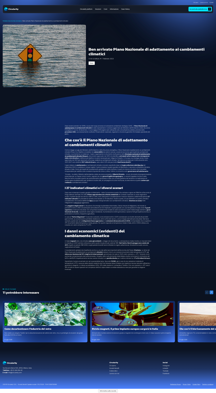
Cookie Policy (196, 384)
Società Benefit (114, 368)
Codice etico (113, 371)
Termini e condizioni (207, 384)
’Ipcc (91, 201)
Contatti (211, 2)
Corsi (105, 9)
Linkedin (165, 368)
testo (95, 130)
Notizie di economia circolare (12, 21)
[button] (211, 292)
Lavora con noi (204, 2)
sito (78, 150)
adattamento (69, 128)
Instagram (166, 365)
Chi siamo (195, 2)
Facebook (166, 373)
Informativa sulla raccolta (108, 391)
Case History (125, 9)
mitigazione (77, 203)
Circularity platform (86, 9)
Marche (140, 165)
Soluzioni (98, 9)
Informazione (114, 9)
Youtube (165, 371)
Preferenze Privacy (175, 384)
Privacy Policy (187, 384)
